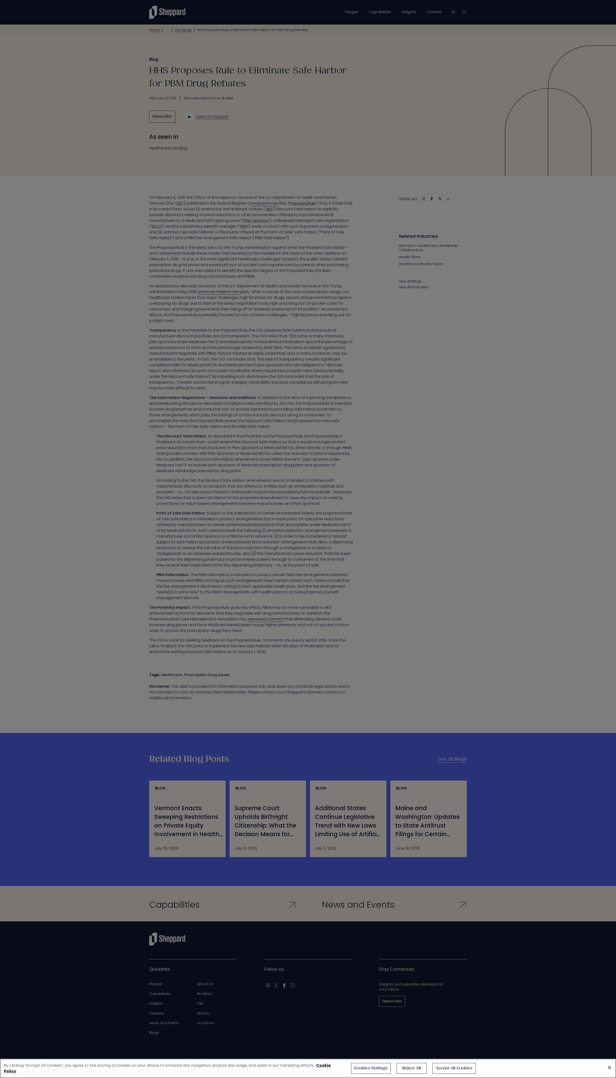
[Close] (609, 1067)
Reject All (411, 1068)
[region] (308, 1068)
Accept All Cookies (454, 1068)
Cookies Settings (371, 1068)
